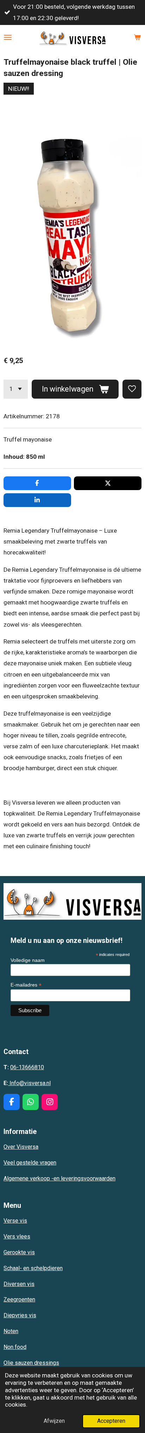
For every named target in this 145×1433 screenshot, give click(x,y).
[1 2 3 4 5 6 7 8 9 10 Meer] (16, 389)
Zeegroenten (19, 1299)
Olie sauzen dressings (31, 1362)
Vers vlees (17, 1236)
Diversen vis (19, 1284)
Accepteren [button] (111, 1421)
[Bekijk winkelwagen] (137, 37)
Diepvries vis (20, 1315)
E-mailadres (26, 985)
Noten (11, 1331)
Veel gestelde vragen (30, 1162)
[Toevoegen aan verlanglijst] (131, 389)
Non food (15, 1347)
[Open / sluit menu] (7, 37)
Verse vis (15, 1220)
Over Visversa (21, 1146)
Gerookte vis (19, 1252)
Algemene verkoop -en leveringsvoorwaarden (59, 1178)
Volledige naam (28, 960)
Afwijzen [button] (54, 1421)
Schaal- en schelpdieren (33, 1268)
